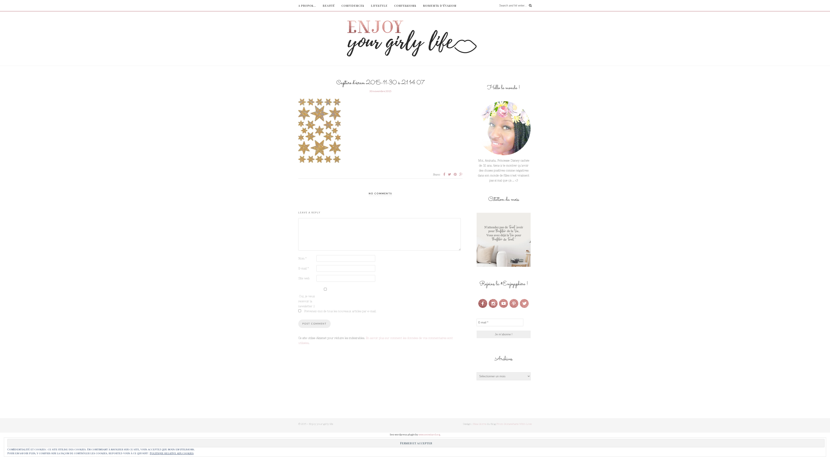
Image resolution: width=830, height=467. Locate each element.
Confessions (405, 5)
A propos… (307, 5)
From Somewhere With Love (514, 423)
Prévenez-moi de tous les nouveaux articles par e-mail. (340, 311)
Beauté (329, 5)
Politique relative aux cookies (172, 453)
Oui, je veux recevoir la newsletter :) (306, 301)
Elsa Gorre (479, 423)
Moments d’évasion (439, 5)
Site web (304, 278)
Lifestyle (379, 5)
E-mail (303, 268)
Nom (302, 258)
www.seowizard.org (429, 434)
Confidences (353, 5)
